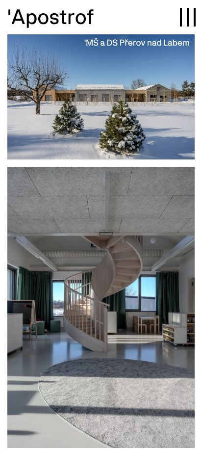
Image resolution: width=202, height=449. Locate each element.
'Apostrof (50, 16)
